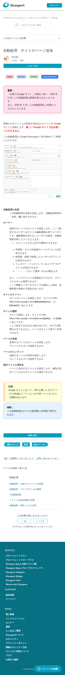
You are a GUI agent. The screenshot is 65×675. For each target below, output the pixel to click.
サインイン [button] (54, 5)
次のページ (39, 444)
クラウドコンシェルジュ (14, 18)
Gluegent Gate (13, 580)
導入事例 (10, 614)
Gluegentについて (15, 635)
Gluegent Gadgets (15, 572)
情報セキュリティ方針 (16, 647)
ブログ (9, 655)
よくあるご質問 (13, 631)
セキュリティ (12, 639)
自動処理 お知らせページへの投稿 (26, 484)
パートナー (11, 599)
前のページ (13, 444)
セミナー (10, 622)
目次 (26, 444)
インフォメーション (15, 618)
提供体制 (10, 595)
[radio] (24, 521)
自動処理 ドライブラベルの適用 (25, 489)
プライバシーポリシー (16, 643)
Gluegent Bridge (14, 576)
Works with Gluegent (16, 584)
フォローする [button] (32, 66)
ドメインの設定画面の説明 (22, 500)
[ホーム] (13, 5)
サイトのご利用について (17, 651)
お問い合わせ (43, 458)
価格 (8, 627)
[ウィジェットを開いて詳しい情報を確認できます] (48, 669)
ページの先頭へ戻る (13, 468)
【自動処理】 (15, 494)
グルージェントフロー (38, 18)
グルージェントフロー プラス (20, 560)
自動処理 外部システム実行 (23, 505)
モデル (55, 18)
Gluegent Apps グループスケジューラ (24, 568)
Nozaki (14, 57)
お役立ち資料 (12, 659)
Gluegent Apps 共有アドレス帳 (21, 564)
